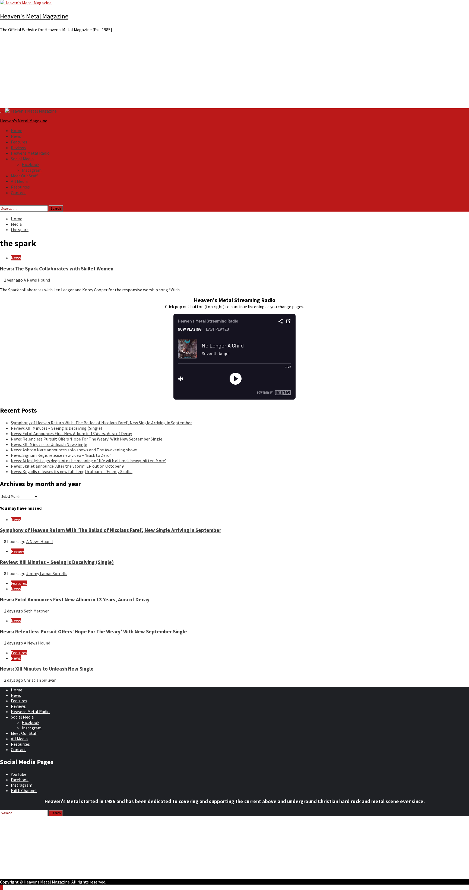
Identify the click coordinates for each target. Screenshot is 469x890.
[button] (234, 95)
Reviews (18, 147)
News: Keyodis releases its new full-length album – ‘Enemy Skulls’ (71, 471)
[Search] (1, 202)
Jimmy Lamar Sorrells (46, 573)
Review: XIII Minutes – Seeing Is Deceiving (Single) (56, 428)
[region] (234, 72)
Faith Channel (24, 790)
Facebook (30, 164)
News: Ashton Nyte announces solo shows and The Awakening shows (74, 449)
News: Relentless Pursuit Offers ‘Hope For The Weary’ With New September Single (86, 439)
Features (19, 142)
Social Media (22, 158)
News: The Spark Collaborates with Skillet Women (56, 269)
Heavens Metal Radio (30, 153)
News (16, 136)
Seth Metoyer (36, 611)
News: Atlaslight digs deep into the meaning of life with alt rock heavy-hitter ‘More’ (88, 460)
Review (17, 551)
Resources (20, 187)
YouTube (18, 774)
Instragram (21, 785)
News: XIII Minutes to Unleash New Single (49, 444)
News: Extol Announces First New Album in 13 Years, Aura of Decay (71, 433)
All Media (19, 181)
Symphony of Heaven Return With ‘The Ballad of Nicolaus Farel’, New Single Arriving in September (101, 422)
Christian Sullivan (40, 680)
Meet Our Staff (24, 175)
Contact (18, 192)
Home (16, 130)
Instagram (32, 170)
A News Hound (37, 280)
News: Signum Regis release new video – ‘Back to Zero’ (61, 455)
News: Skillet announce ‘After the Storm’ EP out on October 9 (67, 466)
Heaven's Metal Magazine (34, 16)
